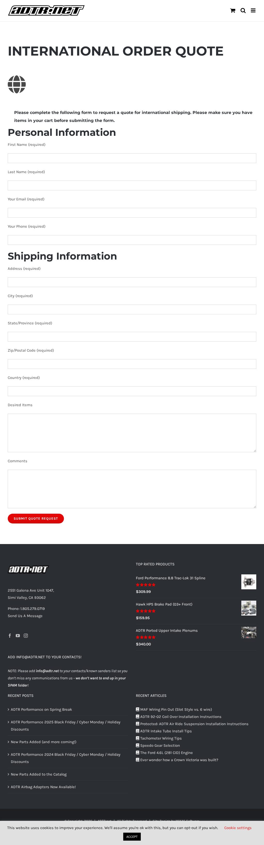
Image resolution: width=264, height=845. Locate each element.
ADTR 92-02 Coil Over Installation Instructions (180, 716)
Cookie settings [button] (238, 827)
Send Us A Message (25, 615)
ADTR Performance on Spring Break (41, 709)
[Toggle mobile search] (243, 10)
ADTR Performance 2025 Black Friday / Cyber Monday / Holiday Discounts (65, 726)
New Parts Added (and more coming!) (43, 742)
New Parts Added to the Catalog (39, 774)
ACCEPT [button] (132, 837)
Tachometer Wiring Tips (160, 738)
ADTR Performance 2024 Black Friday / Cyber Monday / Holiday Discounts (65, 758)
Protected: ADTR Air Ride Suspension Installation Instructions (194, 724)
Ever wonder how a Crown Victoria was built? (178, 760)
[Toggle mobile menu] (253, 10)
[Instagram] (26, 636)
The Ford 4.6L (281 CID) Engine (166, 752)
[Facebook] (10, 636)
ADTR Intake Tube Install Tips (165, 731)
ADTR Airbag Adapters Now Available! (43, 787)
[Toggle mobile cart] (232, 10)
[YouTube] (18, 636)
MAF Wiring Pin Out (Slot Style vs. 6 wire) (175, 709)
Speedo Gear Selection (159, 745)
